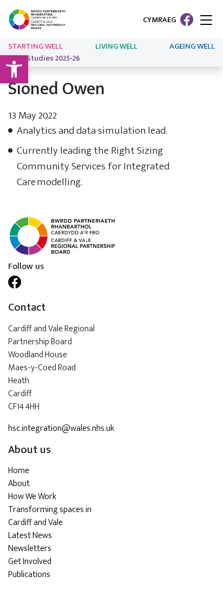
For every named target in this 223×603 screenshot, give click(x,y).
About (19, 483)
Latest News (30, 535)
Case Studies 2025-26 (44, 58)
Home (18, 470)
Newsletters (29, 548)
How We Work (32, 496)
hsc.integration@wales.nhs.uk (61, 428)
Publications (29, 574)
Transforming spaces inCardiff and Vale (49, 516)
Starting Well (35, 46)
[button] (14, 69)
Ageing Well (192, 46)
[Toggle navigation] (206, 20)
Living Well (116, 46)
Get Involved (29, 561)
